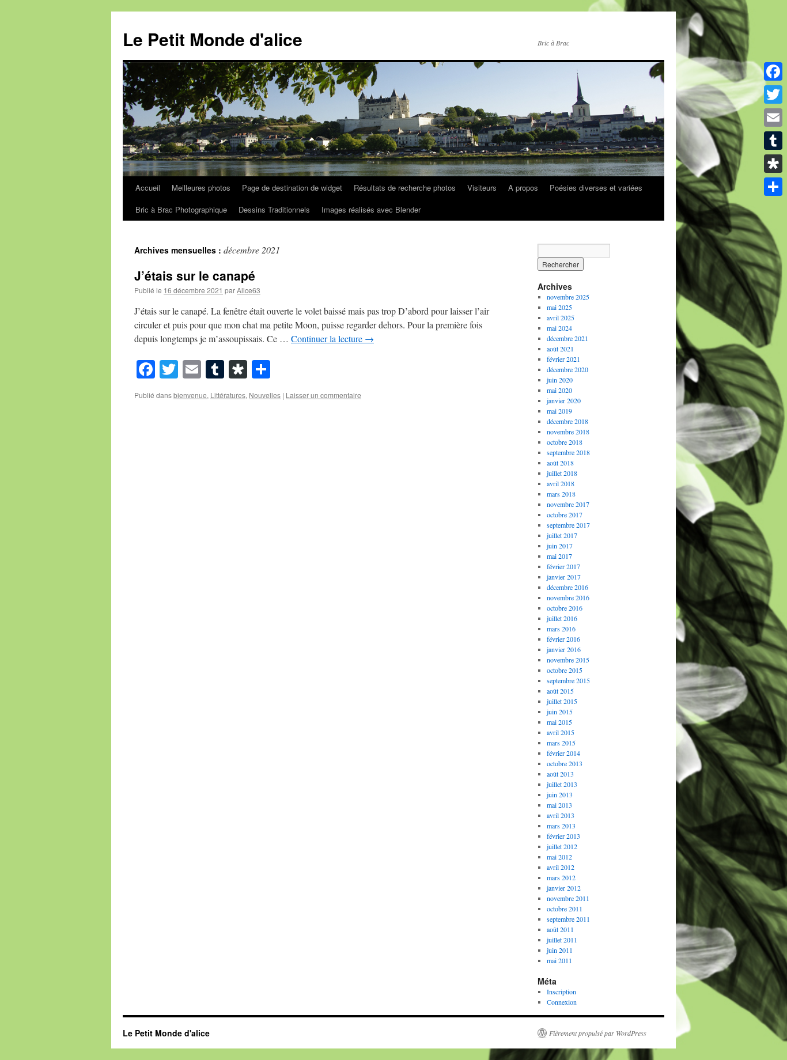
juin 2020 (560, 379)
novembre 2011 (568, 898)
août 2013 (560, 773)
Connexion (562, 1001)
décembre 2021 (567, 338)
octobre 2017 (564, 514)
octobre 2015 (564, 670)
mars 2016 (561, 628)
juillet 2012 (562, 846)
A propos (523, 187)
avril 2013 (560, 815)
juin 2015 (560, 711)
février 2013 (563, 836)
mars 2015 (561, 742)
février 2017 (563, 566)
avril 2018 (560, 483)
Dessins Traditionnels (274, 209)
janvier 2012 (564, 887)
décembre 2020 (567, 369)
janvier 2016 (564, 649)
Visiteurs (482, 187)
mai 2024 (559, 327)
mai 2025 (559, 307)
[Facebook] (773, 71)
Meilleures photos (201, 187)
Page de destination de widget (292, 187)
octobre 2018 (564, 441)
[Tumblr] (773, 140)
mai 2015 (559, 721)
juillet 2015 (562, 701)
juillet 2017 (562, 535)
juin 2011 (560, 950)
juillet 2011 (562, 939)
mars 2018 (561, 493)
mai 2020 (559, 390)
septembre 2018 (568, 452)
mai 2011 (559, 960)
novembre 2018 (568, 431)
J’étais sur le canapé (194, 275)
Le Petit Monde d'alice (212, 38)
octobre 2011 (564, 908)
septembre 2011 (568, 918)
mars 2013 (561, 825)
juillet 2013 (562, 784)
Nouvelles (265, 395)
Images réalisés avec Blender (371, 209)
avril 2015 (560, 732)
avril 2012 (560, 867)
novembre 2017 (568, 504)
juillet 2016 (562, 618)
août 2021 (560, 348)
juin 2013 (560, 794)
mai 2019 (559, 410)
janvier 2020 (564, 400)
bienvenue (190, 395)
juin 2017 (560, 545)
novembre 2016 (568, 597)
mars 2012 (561, 877)
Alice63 (248, 290)
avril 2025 (560, 317)
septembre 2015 (568, 680)
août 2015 (560, 690)
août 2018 (560, 462)
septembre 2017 (568, 524)
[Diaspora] (773, 163)
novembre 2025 (568, 296)
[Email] (773, 117)
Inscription (561, 991)
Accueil (147, 187)
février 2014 (563, 753)
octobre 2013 (564, 763)
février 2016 (563, 638)
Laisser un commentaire (323, 395)
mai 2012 (559, 856)
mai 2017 (559, 556)
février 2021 (563, 359)
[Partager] (773, 186)
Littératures (227, 395)
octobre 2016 (564, 607)
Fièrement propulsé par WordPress (597, 1033)
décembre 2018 (567, 421)
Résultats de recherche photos (405, 187)
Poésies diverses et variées (596, 187)
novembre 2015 (568, 659)
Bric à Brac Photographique (181, 209)
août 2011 (560, 929)
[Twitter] (773, 94)
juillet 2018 (562, 473)
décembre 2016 (567, 587)
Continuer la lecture (332, 338)
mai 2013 (559, 804)
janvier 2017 (564, 576)
